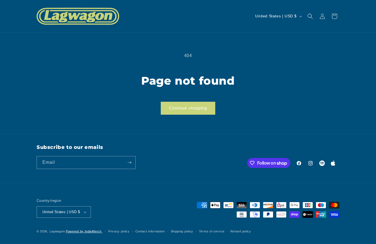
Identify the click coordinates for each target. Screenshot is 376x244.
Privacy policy (119, 231)
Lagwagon (57, 231)
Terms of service (212, 231)
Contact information (150, 231)
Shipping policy (182, 231)
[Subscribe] (129, 162)
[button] (310, 16)
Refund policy (240, 231)
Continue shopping (188, 108)
